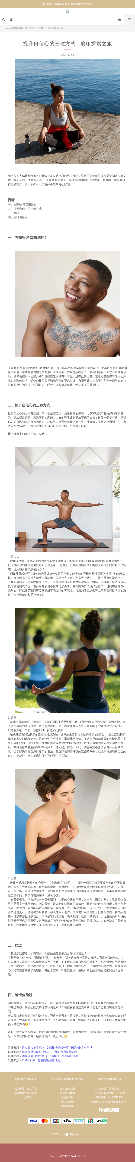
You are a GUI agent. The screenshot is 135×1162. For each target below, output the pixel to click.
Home (7, 28)
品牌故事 (21, 1088)
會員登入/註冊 (67, 1088)
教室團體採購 (67, 1093)
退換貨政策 (67, 1101)
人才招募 (26, 1097)
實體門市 (32, 1088)
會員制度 (32, 1093)
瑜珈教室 (21, 1093)
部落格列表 (17, 28)
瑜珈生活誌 (67, 1097)
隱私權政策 (67, 1106)
